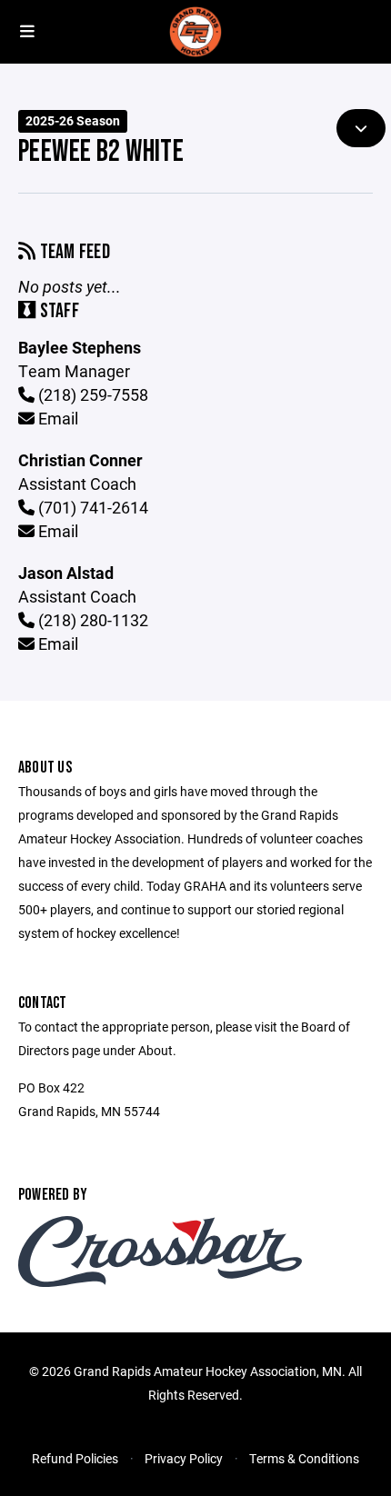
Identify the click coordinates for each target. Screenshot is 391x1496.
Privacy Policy (184, 1458)
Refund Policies (75, 1458)
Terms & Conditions (304, 1458)
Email (56, 418)
